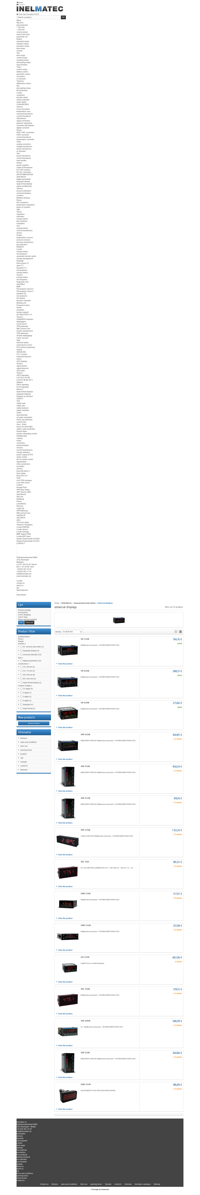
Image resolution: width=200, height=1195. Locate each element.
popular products (23, 1157)
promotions (21, 1152)
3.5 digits (28, 689)
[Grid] (176, 632)
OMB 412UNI (85, 1052)
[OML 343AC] (67, 872)
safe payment (22, 1141)
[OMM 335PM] (67, 1095)
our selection (22, 1159)
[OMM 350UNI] (67, 936)
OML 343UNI (85, 989)
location (23, 754)
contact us (21, 1180)
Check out (29, 622)
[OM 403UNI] (67, 713)
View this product (65, 664)
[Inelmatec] (40, 9)
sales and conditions (28, 742)
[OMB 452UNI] (67, 808)
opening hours (26, 750)
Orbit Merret (66, 603)
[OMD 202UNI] (67, 840)
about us (20, 1169)
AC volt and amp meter (33, 647)
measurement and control (84, 603)
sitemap (20, 1148)
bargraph (28, 705)
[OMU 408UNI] (67, 1031)
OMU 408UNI (85, 1021)
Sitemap (157, 1184)
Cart (20, 605)
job (18, 1171)
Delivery (23, 738)
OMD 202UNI (85, 830)
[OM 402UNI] (67, 681)
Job (21, 758)
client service (22, 1178)
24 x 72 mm (29, 671)
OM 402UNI (85, 671)
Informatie (24, 732)
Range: (21, 641)
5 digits (27, 697)
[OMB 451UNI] (67, 777)
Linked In (24, 766)
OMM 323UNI (85, 893)
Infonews (24, 770)
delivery (20, 1136)
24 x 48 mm (29, 667)
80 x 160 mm (29, 679)
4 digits (27, 693)
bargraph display (31, 651)
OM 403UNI (85, 702)
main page (21, 1145)
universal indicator (32, 655)
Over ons (24, 746)
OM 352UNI (85, 639)
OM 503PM (85, 957)
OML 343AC (85, 862)
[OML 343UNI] (67, 999)
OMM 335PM (86, 1084)
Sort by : (58, 632)
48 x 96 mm (29, 675)
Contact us (44, 1184)
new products (22, 1155)
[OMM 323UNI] (67, 904)
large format (29, 708)
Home (56, 603)
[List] (180, 632)
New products (26, 717)
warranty (20, 1138)
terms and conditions (25, 1173)
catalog (19, 1164)
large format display (32, 683)
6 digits (27, 701)
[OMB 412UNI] (67, 1063)
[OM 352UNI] (67, 649)
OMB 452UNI (85, 798)
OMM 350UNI (86, 925)
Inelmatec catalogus (143, 1184)
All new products (34, 723)
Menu (19, 20)
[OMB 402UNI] (67, 745)
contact (19, 1143)
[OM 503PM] (67, 967)
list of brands (22, 1162)
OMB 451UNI (85, 766)
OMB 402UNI (85, 734)
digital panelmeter (32, 661)
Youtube (23, 762)
